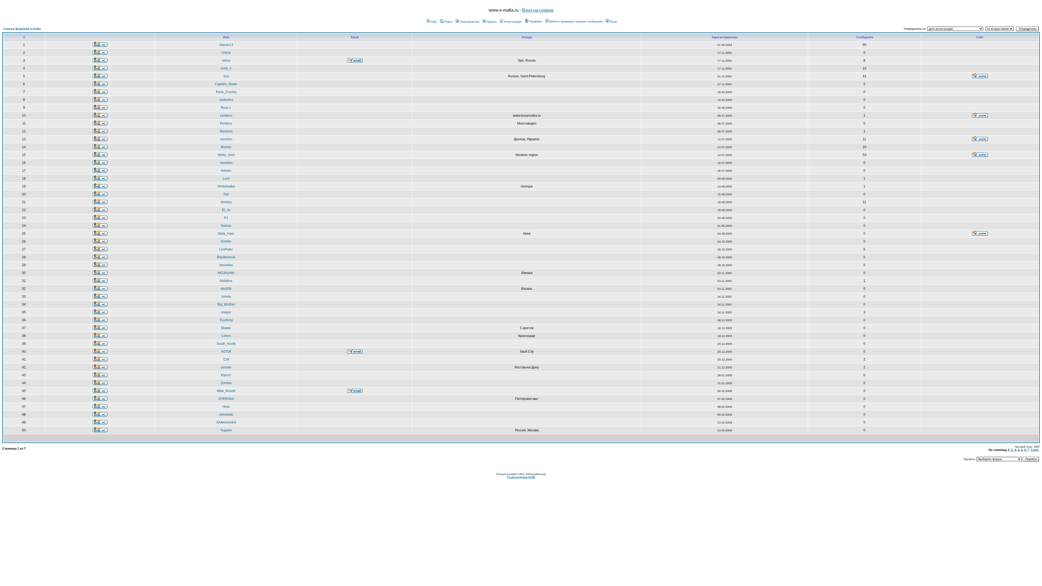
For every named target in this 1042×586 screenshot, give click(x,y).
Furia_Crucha (226, 92)
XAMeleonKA (226, 422)
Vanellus (226, 163)
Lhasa (226, 53)
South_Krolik (226, 344)
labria (226, 60)
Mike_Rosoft (226, 391)
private (226, 367)
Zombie (226, 383)
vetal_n (226, 68)
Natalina (226, 281)
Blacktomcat (226, 257)
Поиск (448, 21)
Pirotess (226, 123)
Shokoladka (226, 186)
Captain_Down (226, 84)
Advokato (226, 414)
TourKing (226, 320)
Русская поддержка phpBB (521, 477)
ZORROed (226, 399)
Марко (226, 328)
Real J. (226, 108)
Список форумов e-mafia (22, 28)
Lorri (226, 178)
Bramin (226, 147)
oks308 (226, 289)
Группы (492, 21)
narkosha (226, 100)
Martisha (226, 131)
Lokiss (226, 336)
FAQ (434, 21)
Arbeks (226, 171)
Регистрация (512, 21)
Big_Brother (226, 304)
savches (226, 139)
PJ (226, 218)
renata (226, 296)
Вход (613, 21)
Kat (226, 194)
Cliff (226, 359)
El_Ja (226, 210)
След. (1035, 449)
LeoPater (226, 249)
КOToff (226, 351)
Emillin (226, 241)
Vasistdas (226, 265)
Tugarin (226, 430)
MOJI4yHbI (226, 273)
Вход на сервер (538, 10)
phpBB (512, 474)
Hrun (226, 407)
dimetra (226, 202)
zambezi (226, 115)
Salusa (226, 226)
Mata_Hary (226, 233)
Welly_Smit (226, 155)
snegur (226, 312)
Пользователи (469, 21)
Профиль (535, 21)
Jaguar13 (226, 45)
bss (226, 76)
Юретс (226, 375)
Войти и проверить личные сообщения (575, 21)
